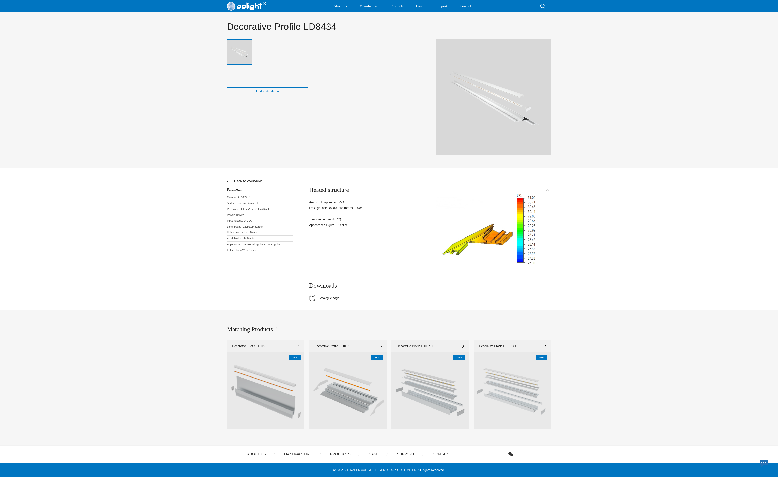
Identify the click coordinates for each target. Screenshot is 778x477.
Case (419, 6)
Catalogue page (328, 298)
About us (340, 6)
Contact (465, 6)
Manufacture (368, 6)
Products (397, 6)
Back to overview (248, 181)
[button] (215, 385)
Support (441, 6)
